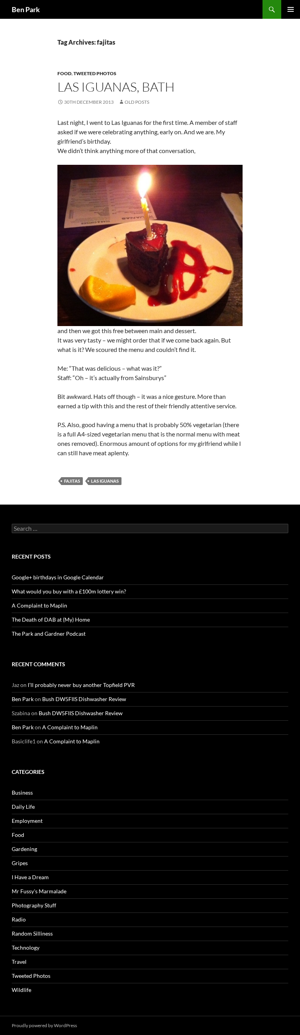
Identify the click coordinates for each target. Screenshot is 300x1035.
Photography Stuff (34, 905)
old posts (137, 102)
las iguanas (105, 480)
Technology (25, 947)
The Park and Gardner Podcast (49, 633)
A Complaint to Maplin (39, 605)
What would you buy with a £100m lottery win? (69, 591)
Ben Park (26, 9)
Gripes (20, 863)
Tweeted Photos (94, 73)
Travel (19, 961)
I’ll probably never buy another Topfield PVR (81, 685)
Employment (27, 820)
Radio (19, 919)
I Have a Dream (30, 877)
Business (22, 792)
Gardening (24, 849)
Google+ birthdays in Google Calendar (58, 577)
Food (64, 73)
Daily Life (23, 806)
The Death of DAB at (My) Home (51, 619)
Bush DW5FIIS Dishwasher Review (84, 699)
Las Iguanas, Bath (116, 87)
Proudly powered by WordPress (44, 1025)
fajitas (72, 480)
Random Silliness (32, 933)
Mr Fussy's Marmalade (39, 891)
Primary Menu (290, 9)
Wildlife (21, 989)
